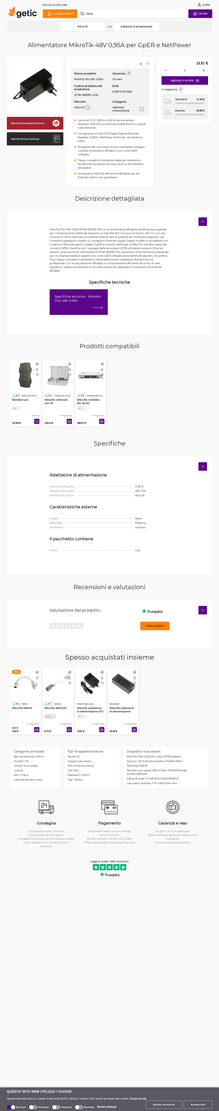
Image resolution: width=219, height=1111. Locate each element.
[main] (24, 13)
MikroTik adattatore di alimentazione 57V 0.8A (90, 705)
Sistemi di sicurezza (25, 765)
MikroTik (83, 26)
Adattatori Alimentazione (120, 109)
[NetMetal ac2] (25, 374)
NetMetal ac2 (20, 393)
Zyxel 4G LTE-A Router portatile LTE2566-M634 (154, 761)
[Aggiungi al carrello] (69, 421)
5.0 (17, 389)
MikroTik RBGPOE (55, 701)
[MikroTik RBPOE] (25, 682)
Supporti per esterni (80, 761)
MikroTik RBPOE (22, 701)
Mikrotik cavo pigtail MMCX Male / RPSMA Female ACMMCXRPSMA (157, 772)
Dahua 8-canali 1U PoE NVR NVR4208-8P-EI (153, 778)
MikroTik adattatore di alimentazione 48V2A (122, 705)
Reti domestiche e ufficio (29, 756)
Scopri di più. (138, 1098)
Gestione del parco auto (28, 779)
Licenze (18, 770)
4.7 (49, 697)
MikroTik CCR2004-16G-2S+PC (88, 394)
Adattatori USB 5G (79, 775)
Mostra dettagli (106, 1106)
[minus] (166, 70)
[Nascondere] (202, 221)
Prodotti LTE (21, 761)
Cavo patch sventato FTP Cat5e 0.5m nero (152, 783)
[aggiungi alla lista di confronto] (140, 63)
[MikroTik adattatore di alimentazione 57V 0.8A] (90, 682)
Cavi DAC (73, 770)
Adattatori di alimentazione (136, 26)
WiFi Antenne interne (80, 765)
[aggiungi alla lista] (147, 63)
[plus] (203, 70)
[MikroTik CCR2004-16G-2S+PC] (90, 374)
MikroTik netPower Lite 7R (56, 394)
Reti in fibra (21, 775)
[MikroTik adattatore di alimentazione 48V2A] (123, 682)
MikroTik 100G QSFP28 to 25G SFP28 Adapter (154, 756)
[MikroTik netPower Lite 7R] (58, 374)
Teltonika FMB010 (137, 765)
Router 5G (74, 756)
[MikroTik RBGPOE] (58, 682)
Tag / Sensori (75, 779)
